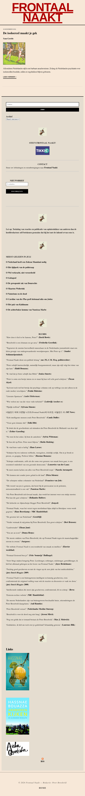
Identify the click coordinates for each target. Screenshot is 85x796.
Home (42, 787)
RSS (42, 761)
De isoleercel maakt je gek (20, 33)
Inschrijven (17, 191)
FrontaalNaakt (42, 12)
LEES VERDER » (9, 77)
